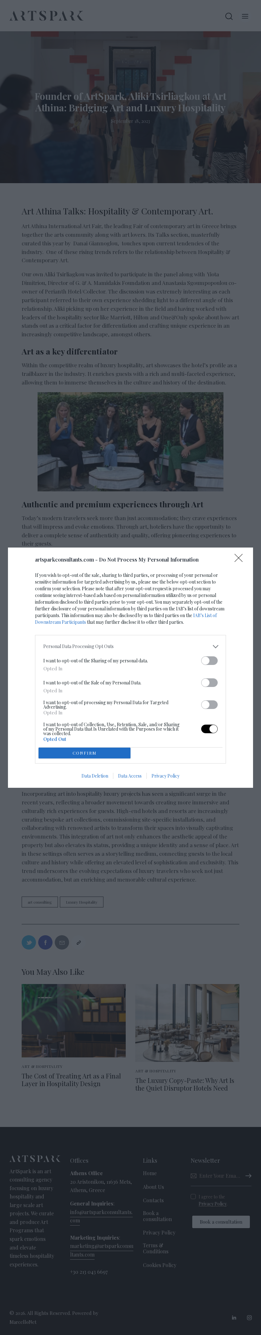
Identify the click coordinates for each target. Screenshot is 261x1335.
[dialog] (130, 668)
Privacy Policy (166, 776)
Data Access (130, 776)
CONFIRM (85, 753)
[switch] (209, 660)
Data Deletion (94, 776)
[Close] (241, 560)
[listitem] (130, 646)
